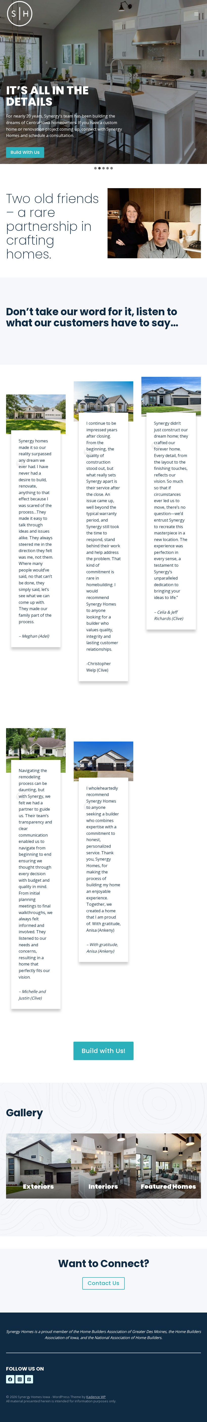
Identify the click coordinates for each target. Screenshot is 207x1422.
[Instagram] (19, 1379)
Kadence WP (96, 1397)
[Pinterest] (29, 1379)
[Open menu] (196, 14)
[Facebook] (10, 1379)
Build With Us (25, 152)
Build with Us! (103, 1050)
